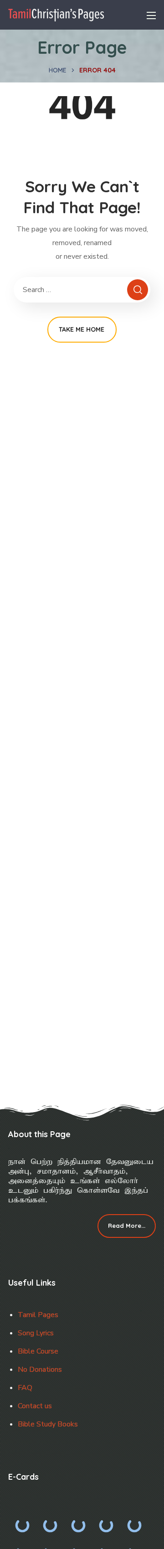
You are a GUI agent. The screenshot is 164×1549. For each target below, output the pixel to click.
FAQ (25, 1388)
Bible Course (38, 1351)
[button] (126, 1226)
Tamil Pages (38, 1315)
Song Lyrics (36, 1333)
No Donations (40, 1369)
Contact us (35, 1406)
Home (58, 70)
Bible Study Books (48, 1424)
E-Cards (23, 1477)
